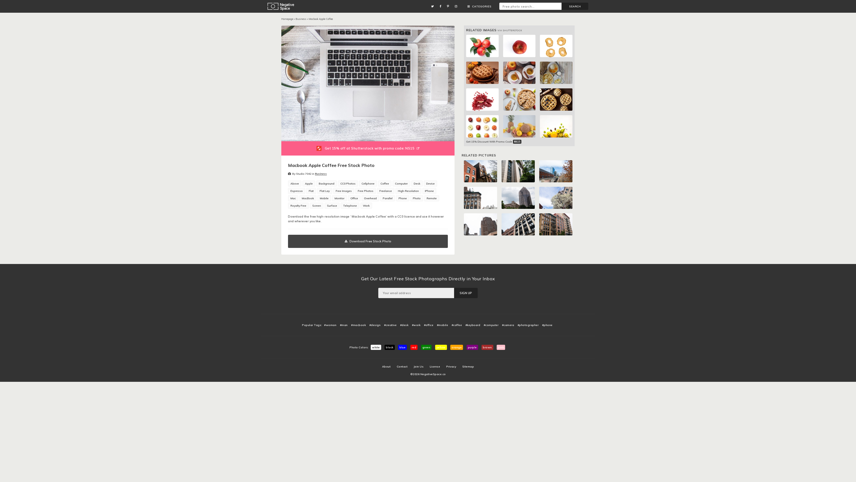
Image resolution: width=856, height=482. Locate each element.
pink (501, 347)
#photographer (528, 325)
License (435, 366)
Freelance (385, 191)
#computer (491, 325)
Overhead (370, 198)
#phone (547, 325)
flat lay (325, 191)
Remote (432, 198)
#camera (508, 325)
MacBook (308, 198)
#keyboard (472, 325)
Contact (402, 366)
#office (429, 325)
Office (354, 198)
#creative (390, 325)
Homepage (287, 19)
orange (457, 347)
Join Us (419, 366)
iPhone (429, 191)
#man (344, 325)
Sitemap (468, 366)
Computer (401, 183)
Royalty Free (298, 205)
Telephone (350, 205)
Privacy (451, 366)
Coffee (385, 183)
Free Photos (365, 191)
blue (402, 347)
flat (311, 191)
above (294, 183)
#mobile (442, 325)
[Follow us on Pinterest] (449, 6)
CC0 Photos (348, 183)
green (426, 347)
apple (309, 183)
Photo (417, 198)
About (386, 366)
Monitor (339, 198)
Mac (293, 198)
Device (430, 183)
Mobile (324, 198)
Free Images (344, 191)
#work (416, 325)
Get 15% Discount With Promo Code (493, 141)
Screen (316, 205)
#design (375, 325)
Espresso (296, 191)
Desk (417, 183)
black (389, 347)
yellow (441, 347)
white (376, 347)
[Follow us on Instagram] (457, 6)
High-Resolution (408, 191)
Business (301, 19)
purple (472, 347)
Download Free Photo (370, 241)
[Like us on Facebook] (442, 6)
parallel (388, 198)
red (414, 347)
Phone (403, 198)
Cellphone (368, 183)
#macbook (358, 325)
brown (487, 347)
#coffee (457, 325)
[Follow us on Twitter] (433, 6)
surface (332, 205)
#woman (330, 325)
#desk (404, 325)
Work (366, 205)
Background (326, 183)
